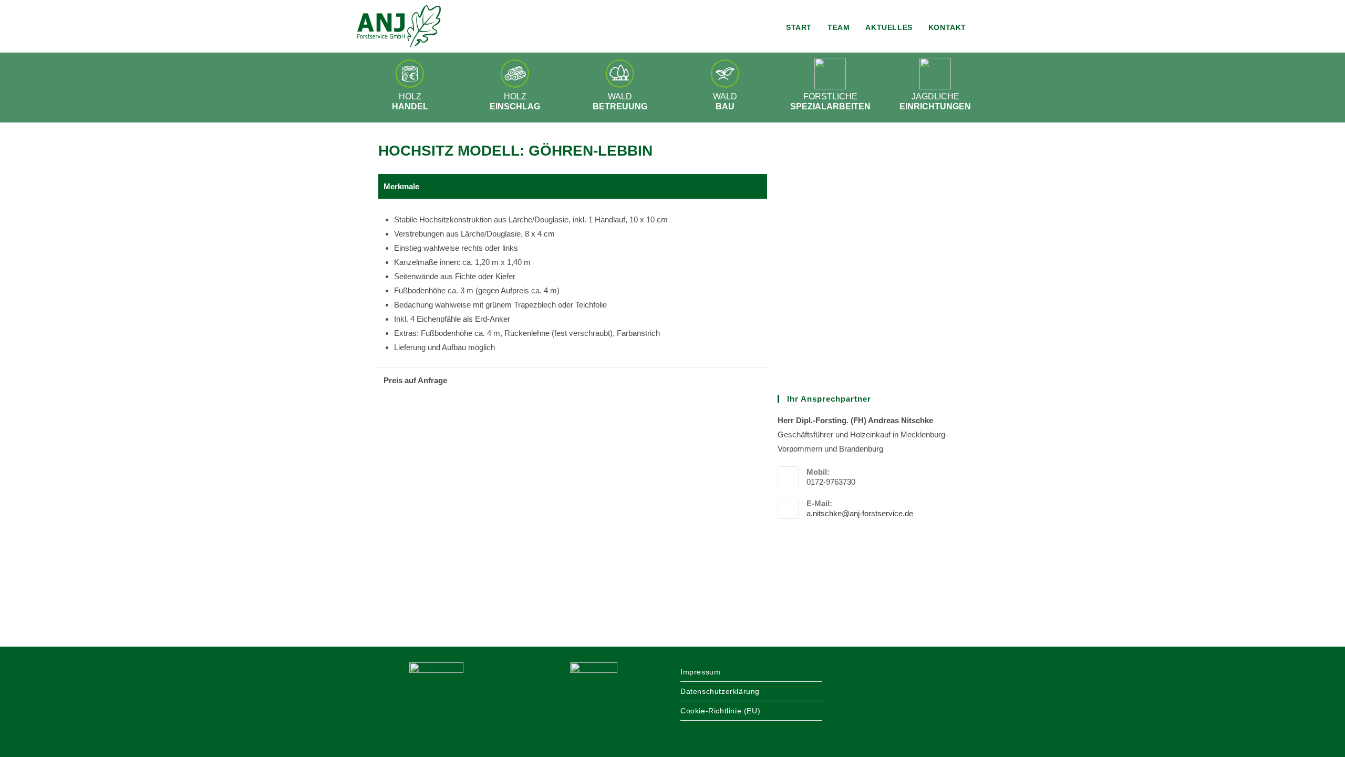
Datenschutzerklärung (720, 691)
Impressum (700, 672)
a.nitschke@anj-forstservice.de (859, 513)
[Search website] (985, 27)
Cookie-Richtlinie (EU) (720, 711)
